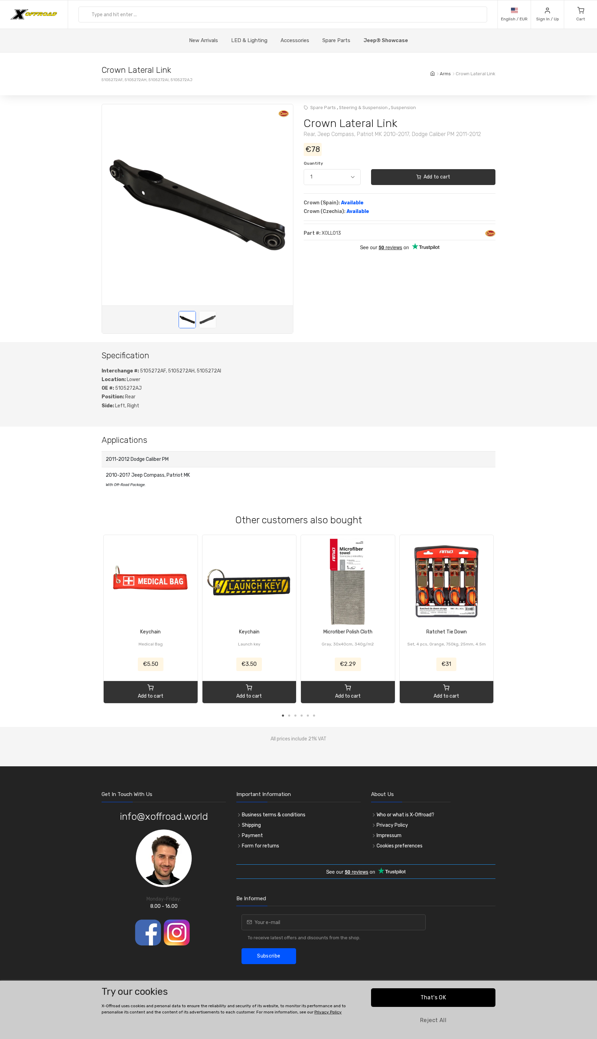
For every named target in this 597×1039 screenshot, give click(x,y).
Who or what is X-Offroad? (405, 815)
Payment (252, 835)
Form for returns (260, 846)
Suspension (403, 107)
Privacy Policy (392, 825)
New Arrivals (203, 40)
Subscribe (268, 956)
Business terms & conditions (273, 815)
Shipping (251, 825)
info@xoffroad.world (164, 816)
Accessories (295, 40)
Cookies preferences (400, 846)
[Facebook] (148, 932)
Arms (445, 73)
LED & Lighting (249, 40)
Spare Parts (336, 40)
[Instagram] (177, 932)
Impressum (389, 835)
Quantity (313, 163)
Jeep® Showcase (385, 40)
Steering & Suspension (363, 107)
